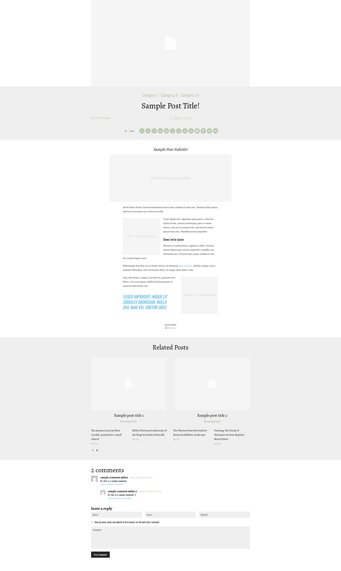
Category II (169, 95)
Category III (190, 95)
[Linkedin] (166, 131)
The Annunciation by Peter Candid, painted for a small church (106, 435)
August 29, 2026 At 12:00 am (141, 477)
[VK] (209, 131)
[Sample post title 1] (129, 383)
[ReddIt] (172, 131)
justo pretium (185, 265)
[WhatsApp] (160, 131)
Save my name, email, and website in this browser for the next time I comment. (127, 522)
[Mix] (203, 131)
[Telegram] (197, 131)
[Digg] (215, 131)
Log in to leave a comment (111, 484)
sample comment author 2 (122, 491)
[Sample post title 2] (212, 383)
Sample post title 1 (129, 415)
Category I (150, 95)
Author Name (102, 118)
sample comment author (114, 477)
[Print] (185, 131)
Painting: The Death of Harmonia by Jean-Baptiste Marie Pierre (229, 435)
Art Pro (94, 444)
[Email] (178, 131)
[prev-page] (92, 450)
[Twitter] (148, 131)
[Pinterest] (154, 131)
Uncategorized (128, 421)
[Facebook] (142, 131)
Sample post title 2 (212, 415)
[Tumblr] (191, 131)
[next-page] (97, 450)
